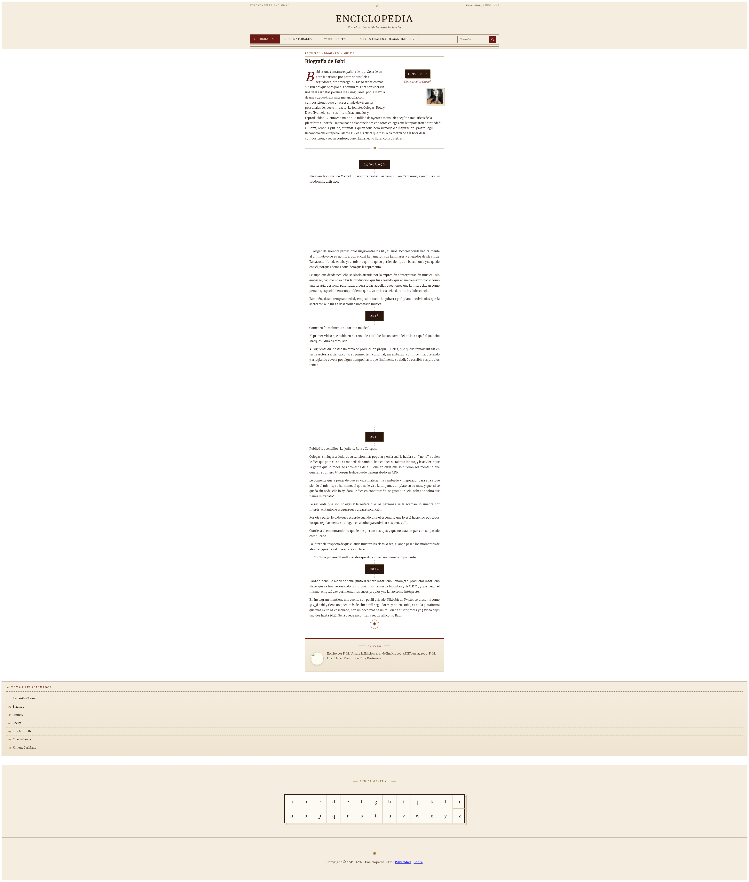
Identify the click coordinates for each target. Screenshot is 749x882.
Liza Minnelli (22, 731)
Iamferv (18, 715)
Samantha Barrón (25, 698)
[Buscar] (492, 39)
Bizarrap (18, 706)
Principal (312, 53)
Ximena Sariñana (24, 747)
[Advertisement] (374, 216)
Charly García (22, 739)
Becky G (18, 723)
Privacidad (403, 862)
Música (349, 53)
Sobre (418, 862)
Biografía (332, 53)
